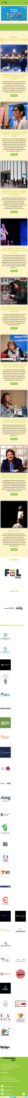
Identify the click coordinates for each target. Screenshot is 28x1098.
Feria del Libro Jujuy (8, 1086)
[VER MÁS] (14, 95)
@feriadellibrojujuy (8, 1094)
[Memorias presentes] (14, 514)
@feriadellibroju (7, 1090)
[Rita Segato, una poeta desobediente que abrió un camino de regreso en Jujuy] (14, 348)
